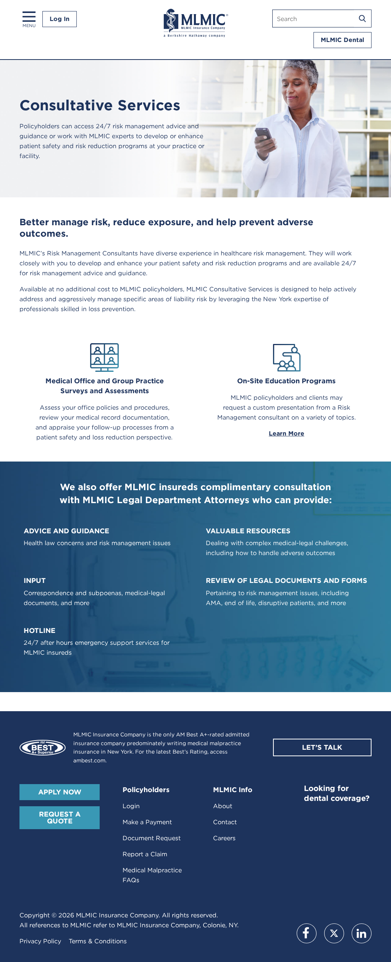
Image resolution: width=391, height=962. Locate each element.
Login (131, 806)
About (222, 806)
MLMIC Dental (342, 40)
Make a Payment (147, 822)
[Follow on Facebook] (307, 933)
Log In (59, 19)
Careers (224, 838)
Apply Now (59, 792)
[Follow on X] (334, 933)
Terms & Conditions (98, 941)
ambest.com (89, 760)
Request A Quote (60, 817)
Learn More (286, 433)
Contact (225, 822)
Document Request (152, 838)
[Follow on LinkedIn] (362, 933)
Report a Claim (145, 854)
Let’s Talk (322, 747)
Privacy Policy (40, 941)
